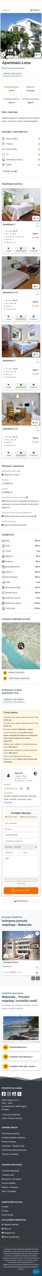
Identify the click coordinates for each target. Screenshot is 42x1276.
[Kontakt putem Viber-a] (27, 788)
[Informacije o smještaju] (37, 967)
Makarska (6, 10)
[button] (21, 645)
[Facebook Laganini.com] (4, 1094)
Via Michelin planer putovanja (14, 1150)
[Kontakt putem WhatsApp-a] (21, 788)
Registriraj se (9, 1233)
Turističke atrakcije (18, 678)
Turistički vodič (8, 1175)
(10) (36, 423)
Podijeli (36, 10)
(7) (38, 55)
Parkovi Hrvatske (9, 1142)
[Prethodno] (6, 945)
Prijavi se (7, 1229)
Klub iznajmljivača (11, 1237)
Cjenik (8, 251)
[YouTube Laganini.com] (14, 1094)
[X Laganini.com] (19, 1094)
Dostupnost (21, 251)
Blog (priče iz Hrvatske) (11, 1179)
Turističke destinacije (10, 1171)
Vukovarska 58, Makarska (13, 68)
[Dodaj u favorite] (37, 933)
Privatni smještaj (8, 1183)
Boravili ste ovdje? (13, 75)
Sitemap (18, 1118)
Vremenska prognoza (10, 1134)
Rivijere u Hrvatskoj (10, 1187)
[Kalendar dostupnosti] (37, 973)
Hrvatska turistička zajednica (13, 1138)
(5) (36, 218)
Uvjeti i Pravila (8, 1118)
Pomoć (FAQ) (7, 1215)
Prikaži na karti (16, 672)
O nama (5, 1211)
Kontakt (5, 1207)
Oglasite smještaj (11, 1225)
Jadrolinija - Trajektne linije (13, 1146)
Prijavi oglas (22, 901)
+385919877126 (10, 789)
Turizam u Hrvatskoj (10, 1154)
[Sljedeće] (36, 945)
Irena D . (10, 53)
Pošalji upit (23, 891)
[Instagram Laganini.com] (9, 1094)
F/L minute (33, 251)
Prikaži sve (9, 171)
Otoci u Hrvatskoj (9, 1191)
